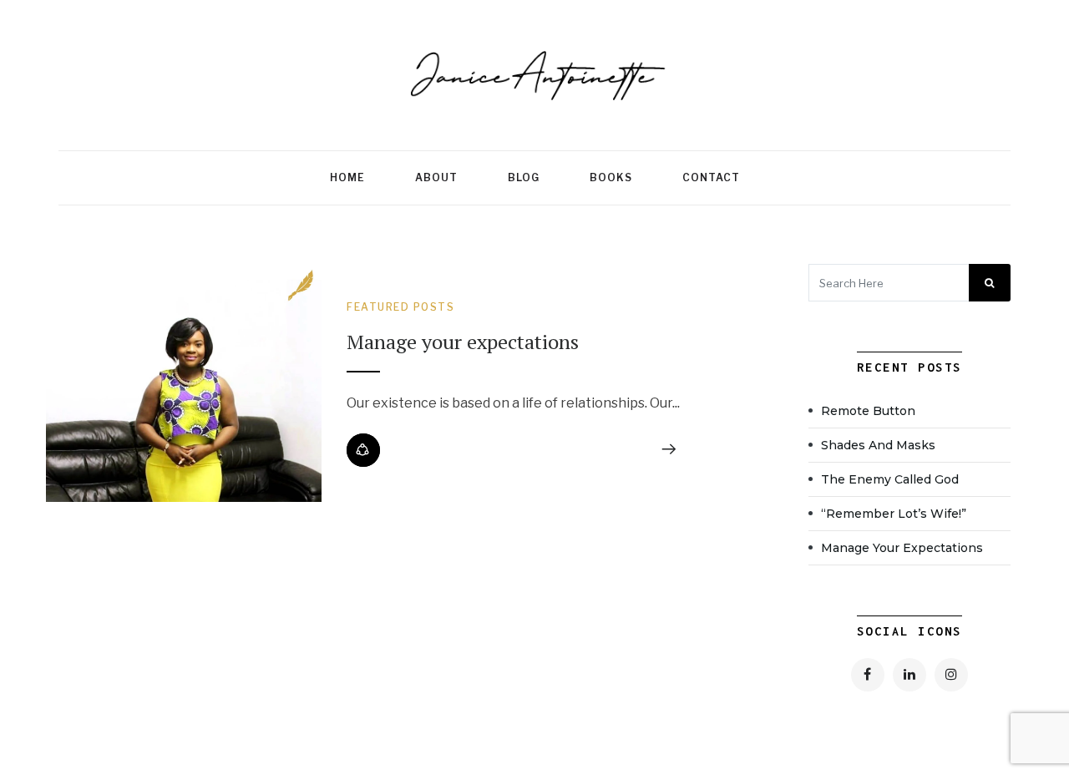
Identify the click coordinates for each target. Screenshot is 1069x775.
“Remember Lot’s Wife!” (893, 513)
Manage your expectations (465, 341)
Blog (524, 177)
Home (347, 177)
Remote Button (868, 410)
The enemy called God (890, 479)
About (436, 177)
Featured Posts (400, 307)
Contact (711, 177)
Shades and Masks (878, 445)
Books (611, 177)
